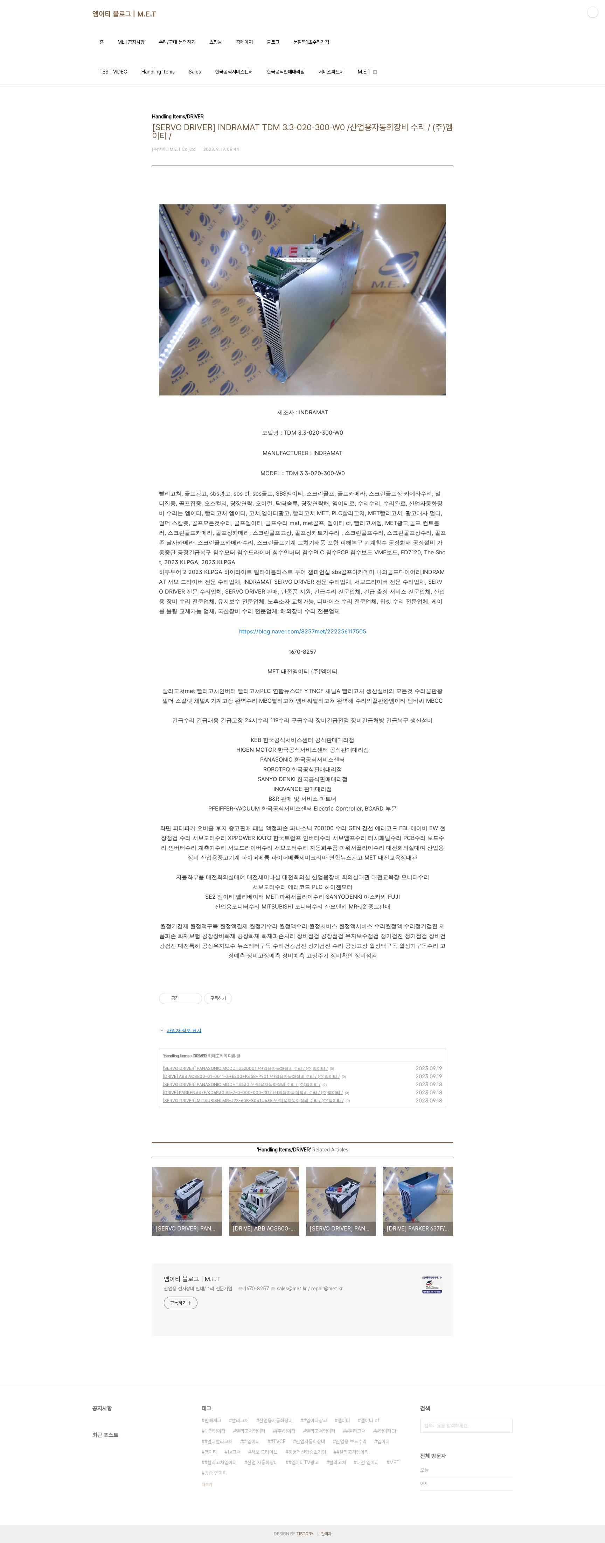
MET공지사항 (131, 42)
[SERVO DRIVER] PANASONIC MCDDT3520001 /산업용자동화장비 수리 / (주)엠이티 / (245, 1068)
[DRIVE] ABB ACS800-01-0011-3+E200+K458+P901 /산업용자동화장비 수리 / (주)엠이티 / (251, 1076)
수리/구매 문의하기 (177, 42)
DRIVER (200, 1055)
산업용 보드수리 (351, 1441)
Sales (195, 72)
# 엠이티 (251, 1441)
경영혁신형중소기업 (307, 1452)
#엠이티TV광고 (303, 1462)
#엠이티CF (386, 1431)
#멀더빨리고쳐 (218, 1441)
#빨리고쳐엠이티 (352, 1452)
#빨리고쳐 (356, 1431)
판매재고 (212, 1420)
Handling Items (158, 72)
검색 (505, 1425)
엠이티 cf (370, 1420)
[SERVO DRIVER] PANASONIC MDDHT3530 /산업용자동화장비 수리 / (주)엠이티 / (241, 1084)
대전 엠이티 (367, 1462)
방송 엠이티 (215, 1473)
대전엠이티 (214, 1431)
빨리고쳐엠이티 (320, 1431)
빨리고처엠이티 (250, 1431)
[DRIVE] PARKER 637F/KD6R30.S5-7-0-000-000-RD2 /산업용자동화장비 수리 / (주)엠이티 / (253, 1092)
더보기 (207, 1484)
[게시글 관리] (194, 998)
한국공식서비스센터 (234, 72)
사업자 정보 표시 (184, 1030)
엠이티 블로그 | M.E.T (124, 14)
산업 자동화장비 (262, 1462)
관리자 (326, 1533)
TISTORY (304, 1533)
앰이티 (344, 1420)
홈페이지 (244, 42)
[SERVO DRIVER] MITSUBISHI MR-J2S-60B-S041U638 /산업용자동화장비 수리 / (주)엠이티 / (253, 1100)
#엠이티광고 (315, 1420)
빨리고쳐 (337, 1462)
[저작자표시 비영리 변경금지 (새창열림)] (241, 998)
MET (394, 1462)
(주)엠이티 (285, 1431)
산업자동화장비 (310, 1441)
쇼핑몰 (215, 42)
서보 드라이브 (264, 1452)
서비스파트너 (331, 72)
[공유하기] (185, 998)
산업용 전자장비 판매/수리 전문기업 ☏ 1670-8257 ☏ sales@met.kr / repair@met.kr (253, 1288)
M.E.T (365, 72)
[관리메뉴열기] (592, 12)
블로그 (273, 42)
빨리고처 (240, 1420)
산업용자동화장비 (276, 1420)
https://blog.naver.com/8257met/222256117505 (302, 631)
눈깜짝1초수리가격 (311, 42)
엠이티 (383, 1441)
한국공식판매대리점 (286, 72)
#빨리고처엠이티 (220, 1462)
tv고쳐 (234, 1452)
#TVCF (277, 1441)
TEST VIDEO (113, 72)
